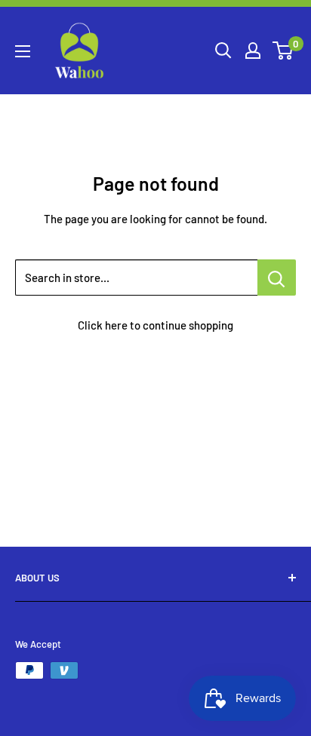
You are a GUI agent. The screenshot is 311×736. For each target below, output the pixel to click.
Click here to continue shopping (155, 325)
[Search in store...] (276, 277)
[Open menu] (22, 51)
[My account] (252, 50)
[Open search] (223, 50)
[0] (283, 50)
